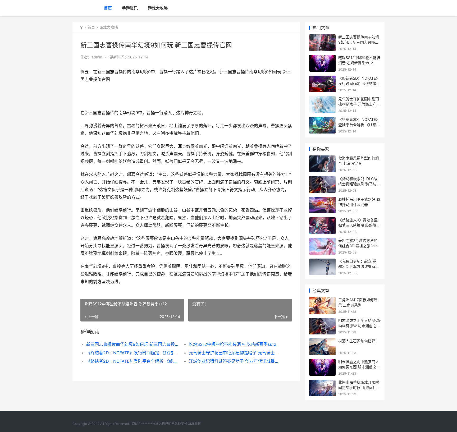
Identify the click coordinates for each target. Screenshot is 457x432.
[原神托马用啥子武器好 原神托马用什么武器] (322, 200)
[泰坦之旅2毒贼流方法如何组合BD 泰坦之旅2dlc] (322, 241)
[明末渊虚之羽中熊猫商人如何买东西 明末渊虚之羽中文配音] (322, 362)
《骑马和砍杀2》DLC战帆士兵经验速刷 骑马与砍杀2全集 (359, 183)
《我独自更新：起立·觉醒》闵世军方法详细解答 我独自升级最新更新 (358, 266)
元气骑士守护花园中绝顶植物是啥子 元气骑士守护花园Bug (235, 352)
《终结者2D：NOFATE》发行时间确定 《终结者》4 (132, 352)
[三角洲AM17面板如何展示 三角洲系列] (322, 300)
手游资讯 (130, 8)
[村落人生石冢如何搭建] (322, 341)
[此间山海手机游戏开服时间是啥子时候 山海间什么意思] (322, 383)
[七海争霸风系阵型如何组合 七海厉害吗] (322, 159)
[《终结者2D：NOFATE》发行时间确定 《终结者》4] (322, 79)
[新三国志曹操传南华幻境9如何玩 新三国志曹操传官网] (322, 37)
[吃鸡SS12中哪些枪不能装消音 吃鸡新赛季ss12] (322, 58)
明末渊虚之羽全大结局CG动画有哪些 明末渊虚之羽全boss (359, 325)
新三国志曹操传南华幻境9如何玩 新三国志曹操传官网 (132, 344)
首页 (108, 8)
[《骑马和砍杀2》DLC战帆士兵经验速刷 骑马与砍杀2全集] (322, 179)
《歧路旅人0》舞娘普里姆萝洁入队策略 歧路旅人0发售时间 (359, 225)
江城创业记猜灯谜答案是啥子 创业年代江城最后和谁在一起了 (235, 361)
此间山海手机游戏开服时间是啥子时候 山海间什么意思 (359, 387)
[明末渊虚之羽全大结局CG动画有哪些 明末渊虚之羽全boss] (322, 321)
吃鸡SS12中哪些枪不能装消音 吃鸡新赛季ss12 (232, 344)
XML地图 (194, 424)
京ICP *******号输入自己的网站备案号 (159, 424)
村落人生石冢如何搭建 (356, 341)
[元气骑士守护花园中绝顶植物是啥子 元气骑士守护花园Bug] (322, 99)
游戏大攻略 (158, 8)
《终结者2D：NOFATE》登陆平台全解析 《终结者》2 (132, 361)
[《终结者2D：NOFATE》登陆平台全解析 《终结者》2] (322, 120)
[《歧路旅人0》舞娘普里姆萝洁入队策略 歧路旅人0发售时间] (322, 220)
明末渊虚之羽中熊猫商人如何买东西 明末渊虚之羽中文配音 (359, 366)
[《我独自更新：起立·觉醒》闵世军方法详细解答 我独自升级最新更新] (322, 262)
